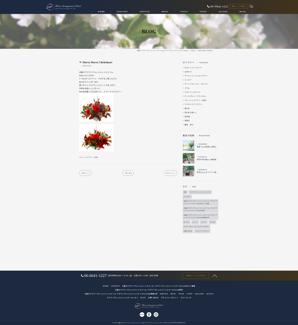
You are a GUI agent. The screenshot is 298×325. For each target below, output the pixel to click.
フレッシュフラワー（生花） (89, 157)
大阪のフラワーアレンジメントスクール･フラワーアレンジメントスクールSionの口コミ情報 (200, 202)
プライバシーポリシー (202, 231)
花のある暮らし (191, 112)
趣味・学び (189, 125)
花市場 (187, 116)
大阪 (185, 192)
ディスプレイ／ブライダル (195, 96)
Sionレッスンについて (193, 68)
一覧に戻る (128, 173)
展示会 (187, 108)
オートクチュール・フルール (196, 84)
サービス (186, 222)
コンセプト (187, 196)
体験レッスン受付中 (239, 6)
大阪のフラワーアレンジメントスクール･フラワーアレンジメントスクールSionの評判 (200, 209)
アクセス (212, 222)
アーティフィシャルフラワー (196, 76)
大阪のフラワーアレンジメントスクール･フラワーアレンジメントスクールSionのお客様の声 (200, 216)
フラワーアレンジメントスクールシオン (196, 226)
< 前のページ (85, 173)
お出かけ (188, 72)
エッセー (188, 80)
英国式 (187, 121)
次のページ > (170, 173)
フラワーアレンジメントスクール (200, 192)
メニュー (195, 222)
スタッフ (204, 222)
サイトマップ (186, 298)
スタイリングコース (192, 92)
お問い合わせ (188, 231)
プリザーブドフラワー (193, 104)
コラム (187, 88)
